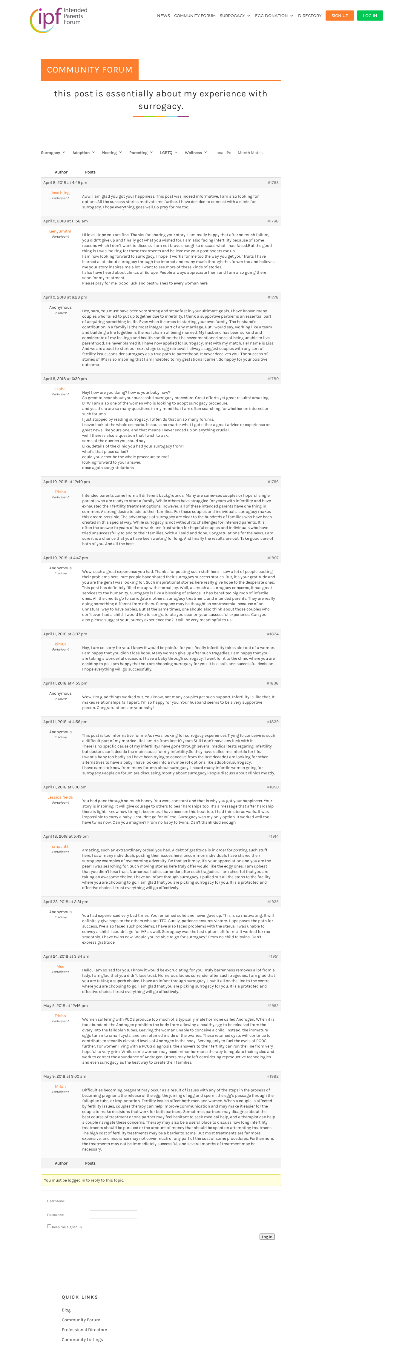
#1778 (273, 297)
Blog (66, 1310)
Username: (56, 1201)
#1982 (273, 1076)
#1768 (273, 221)
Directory (309, 15)
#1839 (273, 721)
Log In (370, 15)
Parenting (138, 152)
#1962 (273, 1005)
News (163, 15)
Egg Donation (271, 15)
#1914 (273, 836)
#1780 (273, 378)
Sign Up (340, 15)
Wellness (193, 152)
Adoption (81, 152)
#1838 (273, 683)
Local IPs (222, 152)
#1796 (273, 481)
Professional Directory (84, 1329)
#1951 (273, 956)
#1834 (273, 633)
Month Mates (250, 152)
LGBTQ (166, 152)
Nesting (109, 152)
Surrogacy (232, 15)
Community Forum (195, 15)
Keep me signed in (67, 1227)
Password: (55, 1215)
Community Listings (82, 1339)
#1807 (273, 557)
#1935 (273, 901)
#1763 (273, 182)
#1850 (273, 787)
